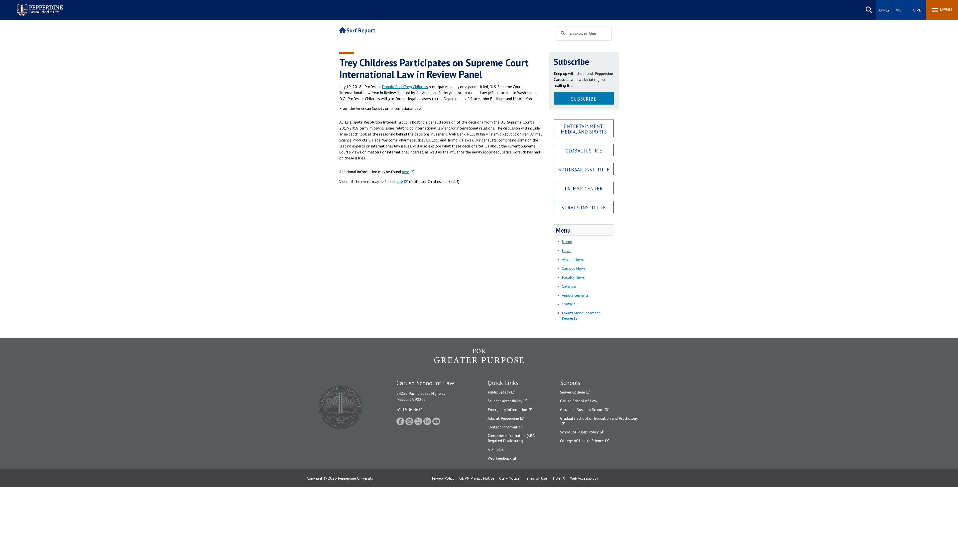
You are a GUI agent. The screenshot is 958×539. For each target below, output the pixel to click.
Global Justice (583, 150)
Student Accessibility (505, 400)
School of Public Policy (579, 431)
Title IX (558, 478)
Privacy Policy (443, 478)
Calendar (569, 286)
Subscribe (584, 99)
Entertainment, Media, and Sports (584, 129)
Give (917, 9)
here (405, 171)
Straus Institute (584, 207)
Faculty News (573, 277)
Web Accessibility (584, 478)
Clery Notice (509, 478)
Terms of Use (536, 478)
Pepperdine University (355, 478)
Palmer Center (584, 188)
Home (567, 241)
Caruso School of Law (578, 400)
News (566, 250)
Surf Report (361, 30)
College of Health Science (582, 440)
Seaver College (572, 392)
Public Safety (499, 392)
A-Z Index (496, 449)
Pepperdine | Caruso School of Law (39, 7)
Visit (900, 9)
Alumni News (573, 259)
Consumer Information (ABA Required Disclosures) (511, 438)
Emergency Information (507, 409)
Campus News (574, 268)
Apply (884, 9)
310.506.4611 (409, 409)
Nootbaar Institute (583, 169)
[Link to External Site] (479, 359)
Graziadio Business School (581, 409)
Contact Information (505, 426)
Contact (568, 303)
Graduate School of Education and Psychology (599, 418)
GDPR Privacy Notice (476, 478)
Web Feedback (499, 458)
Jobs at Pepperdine (503, 418)
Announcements (575, 295)
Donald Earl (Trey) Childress (405, 86)
